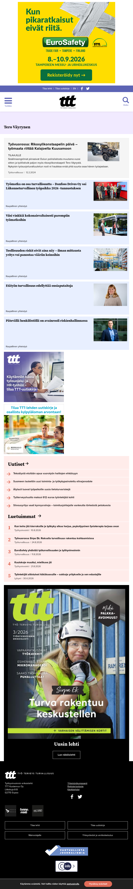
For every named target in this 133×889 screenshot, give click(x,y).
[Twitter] (88, 88)
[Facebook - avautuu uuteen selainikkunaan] (71, 797)
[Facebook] (82, 88)
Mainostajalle (35, 835)
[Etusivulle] (67, 101)
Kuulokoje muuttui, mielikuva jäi (33, 562)
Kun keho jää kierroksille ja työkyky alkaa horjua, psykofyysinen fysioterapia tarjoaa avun (66, 526)
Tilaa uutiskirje (62, 88)
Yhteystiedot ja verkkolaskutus (97, 835)
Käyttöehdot (73, 789)
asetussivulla (73, 883)
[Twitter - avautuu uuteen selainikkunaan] (80, 797)
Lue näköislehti (66, 754)
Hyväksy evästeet (98, 883)
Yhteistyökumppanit (77, 783)
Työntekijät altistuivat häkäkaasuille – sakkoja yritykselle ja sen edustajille (57, 574)
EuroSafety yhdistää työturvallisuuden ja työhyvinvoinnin (47, 550)
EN (74, 88)
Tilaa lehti (47, 88)
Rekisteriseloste (75, 786)
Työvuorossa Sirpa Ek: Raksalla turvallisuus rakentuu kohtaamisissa (54, 538)
